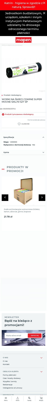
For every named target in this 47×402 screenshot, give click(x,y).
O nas (5, 361)
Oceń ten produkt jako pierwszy (36, 120)
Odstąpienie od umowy (12, 388)
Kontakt (6, 364)
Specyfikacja (8, 137)
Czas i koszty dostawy (12, 378)
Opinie (6, 152)
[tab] (23, 137)
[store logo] (23, 40)
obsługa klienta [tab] (10, 371)
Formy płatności (9, 375)
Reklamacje (7, 385)
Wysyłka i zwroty (10, 381)
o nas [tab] (5, 358)
